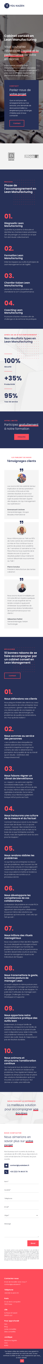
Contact (16, 123)
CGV (6, 1343)
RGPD (6, 1345)
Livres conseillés (10, 1329)
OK (22, 1361)
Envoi (33, 1243)
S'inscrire (21, 437)
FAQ (5, 1324)
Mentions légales (10, 1340)
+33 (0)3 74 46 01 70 (19, 1171)
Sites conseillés (10, 1332)
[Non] (40, 1356)
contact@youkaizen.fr (12, 1284)
